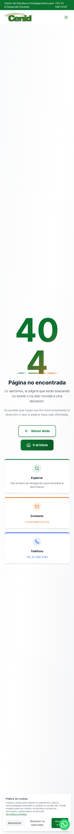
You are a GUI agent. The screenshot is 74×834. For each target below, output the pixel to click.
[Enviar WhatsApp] (64, 824)
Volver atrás (40, 431)
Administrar (14, 822)
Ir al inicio (40, 445)
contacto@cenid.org (37, 521)
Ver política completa (16, 814)
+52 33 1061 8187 (37, 557)
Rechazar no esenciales (37, 823)
